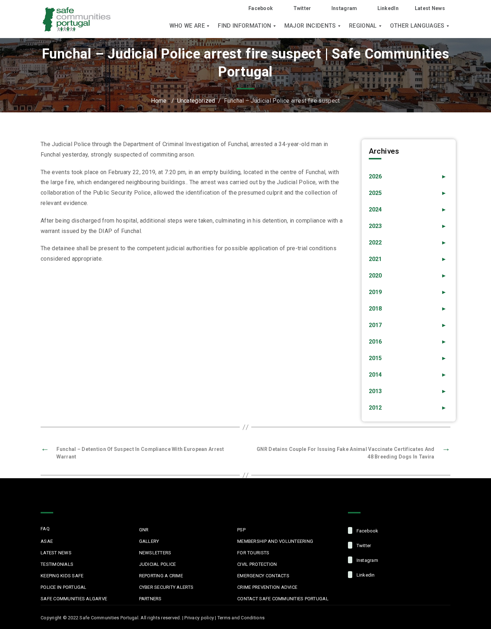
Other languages (417, 26)
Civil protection (257, 564)
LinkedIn (388, 8)
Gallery (149, 541)
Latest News (430, 8)
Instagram (344, 8)
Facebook (260, 8)
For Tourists (253, 552)
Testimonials (57, 564)
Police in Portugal (64, 587)
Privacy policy (199, 617)
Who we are (187, 26)
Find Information (244, 26)
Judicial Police (157, 564)
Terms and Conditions (241, 617)
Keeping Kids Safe (62, 575)
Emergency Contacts (263, 575)
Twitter (302, 8)
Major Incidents (310, 26)
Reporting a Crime (161, 575)
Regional (363, 26)
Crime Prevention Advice (267, 587)
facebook (366, 531)
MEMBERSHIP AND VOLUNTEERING (275, 541)
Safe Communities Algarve (74, 598)
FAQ (45, 528)
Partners (150, 598)
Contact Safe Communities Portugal (283, 598)
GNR (144, 529)
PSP (241, 529)
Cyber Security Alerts (166, 587)
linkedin (365, 575)
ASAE (47, 541)
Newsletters (155, 552)
